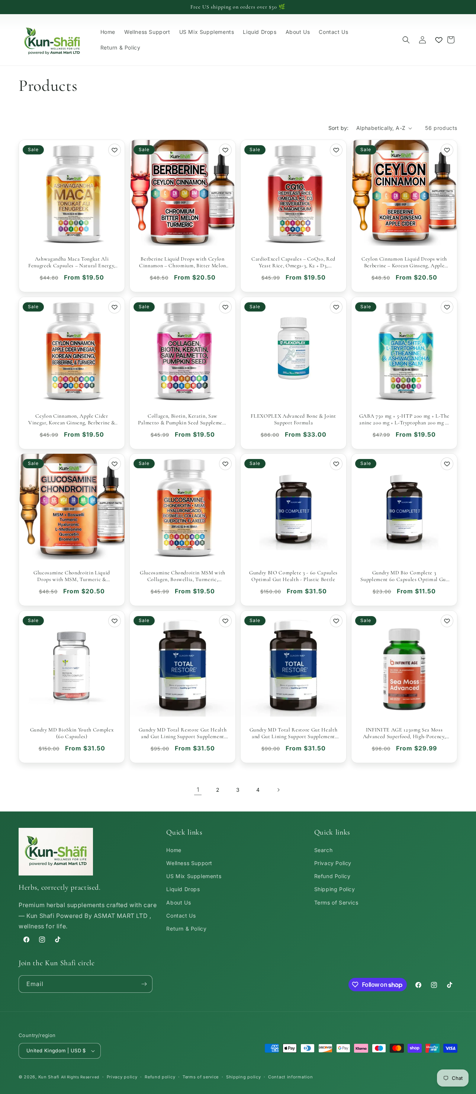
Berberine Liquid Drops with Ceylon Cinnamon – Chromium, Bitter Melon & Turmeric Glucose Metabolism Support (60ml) (182, 262)
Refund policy (160, 1076)
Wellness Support (189, 863)
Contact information (290, 1076)
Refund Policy (332, 876)
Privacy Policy (332, 863)
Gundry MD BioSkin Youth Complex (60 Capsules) (71, 733)
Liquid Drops (183, 889)
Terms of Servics (336, 902)
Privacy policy (122, 1076)
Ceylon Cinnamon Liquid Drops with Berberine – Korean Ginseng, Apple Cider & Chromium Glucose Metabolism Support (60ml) (404, 262)
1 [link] (198, 789)
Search (323, 850)
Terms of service (201, 1076)
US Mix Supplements (193, 876)
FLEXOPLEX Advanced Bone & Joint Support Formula (293, 419)
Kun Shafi (49, 1076)
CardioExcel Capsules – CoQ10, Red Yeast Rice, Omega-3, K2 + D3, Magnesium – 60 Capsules (293, 262)
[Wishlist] (439, 40)
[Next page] (278, 790)
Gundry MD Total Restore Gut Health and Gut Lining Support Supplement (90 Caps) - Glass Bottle (182, 733)
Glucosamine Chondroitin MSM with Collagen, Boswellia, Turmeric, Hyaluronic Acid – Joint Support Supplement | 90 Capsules (182, 576)
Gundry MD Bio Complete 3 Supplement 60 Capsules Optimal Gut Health (404, 576)
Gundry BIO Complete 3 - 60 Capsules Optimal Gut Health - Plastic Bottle (293, 576)
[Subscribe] (144, 984)
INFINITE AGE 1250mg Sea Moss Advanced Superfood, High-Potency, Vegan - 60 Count (404, 733)
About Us (178, 902)
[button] (406, 40)
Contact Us (181, 915)
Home (173, 850)
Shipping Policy (334, 889)
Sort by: (338, 128)
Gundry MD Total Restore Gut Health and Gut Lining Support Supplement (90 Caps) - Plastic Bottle (293, 733)
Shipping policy (243, 1076)
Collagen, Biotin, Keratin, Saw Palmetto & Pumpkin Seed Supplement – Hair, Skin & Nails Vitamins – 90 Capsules (182, 419)
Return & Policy (186, 928)
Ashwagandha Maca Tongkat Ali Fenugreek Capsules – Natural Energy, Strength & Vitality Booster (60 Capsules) (71, 262)
